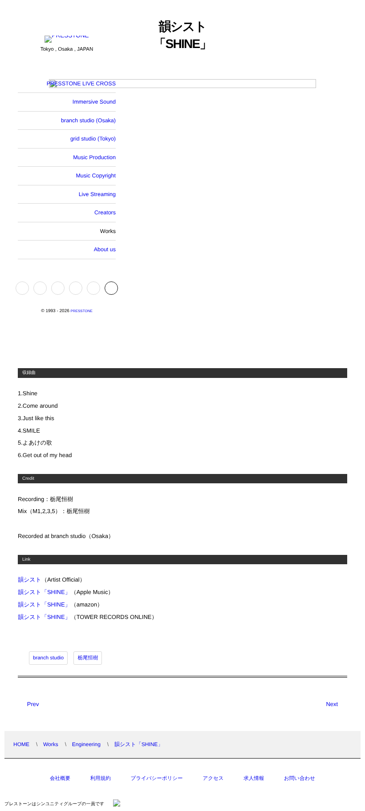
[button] (111, 288)
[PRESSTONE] (67, 39)
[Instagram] (58, 288)
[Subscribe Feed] (93, 288)
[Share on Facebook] (22, 288)
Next (332, 704)
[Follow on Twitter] (40, 288)
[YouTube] (75, 288)
